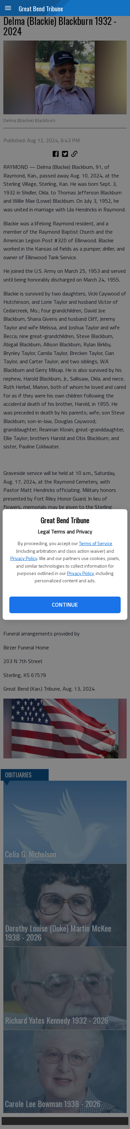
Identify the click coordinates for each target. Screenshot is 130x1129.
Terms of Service (95, 543)
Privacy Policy (23, 558)
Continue (65, 605)
